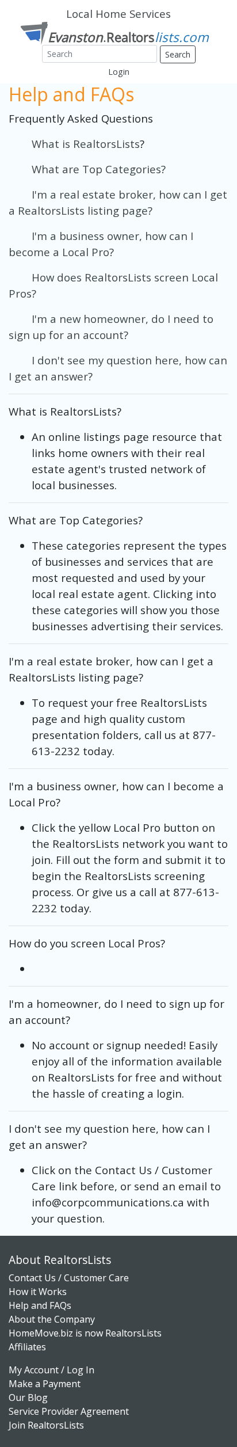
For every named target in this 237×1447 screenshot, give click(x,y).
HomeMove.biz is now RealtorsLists (85, 1333)
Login (118, 71)
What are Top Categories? (99, 169)
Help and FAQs (40, 1305)
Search (177, 54)
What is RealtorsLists (74, 143)
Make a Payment (45, 1383)
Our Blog (28, 1397)
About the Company (52, 1319)
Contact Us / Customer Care (69, 1277)
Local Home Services (118, 13)
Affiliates (27, 1347)
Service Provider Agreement (69, 1411)
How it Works (38, 1291)
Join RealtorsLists (46, 1425)
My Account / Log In (51, 1370)
